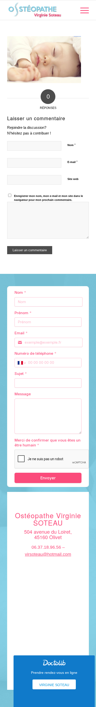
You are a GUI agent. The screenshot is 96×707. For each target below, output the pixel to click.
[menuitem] (82, 10)
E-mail (72, 162)
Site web (73, 178)
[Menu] (82, 10)
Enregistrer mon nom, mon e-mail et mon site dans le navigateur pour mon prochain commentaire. (48, 198)
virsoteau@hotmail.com (48, 554)
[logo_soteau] (39, 10)
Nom (71, 145)
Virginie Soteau (54, 685)
